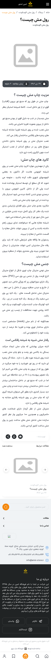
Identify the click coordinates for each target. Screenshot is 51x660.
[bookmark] (13, 656)
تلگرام (34, 621)
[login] (4, 656)
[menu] (48, 4)
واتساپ (11, 621)
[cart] (25, 656)
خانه (48, 12)
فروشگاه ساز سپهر (17, 648)
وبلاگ (40, 12)
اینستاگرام (23, 629)
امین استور (22, 4)
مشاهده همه (7, 446)
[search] (37, 656)
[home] (46, 656)
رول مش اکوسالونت (27, 12)
